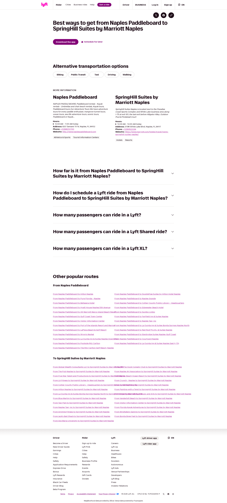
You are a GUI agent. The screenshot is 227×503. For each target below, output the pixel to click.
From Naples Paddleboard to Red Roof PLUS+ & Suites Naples (143, 330)
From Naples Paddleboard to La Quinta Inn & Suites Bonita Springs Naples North (151, 325)
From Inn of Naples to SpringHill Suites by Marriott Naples (141, 385)
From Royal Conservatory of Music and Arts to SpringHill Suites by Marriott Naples (152, 394)
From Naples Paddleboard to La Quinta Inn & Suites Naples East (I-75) (146, 343)
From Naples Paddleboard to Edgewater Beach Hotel (139, 307)
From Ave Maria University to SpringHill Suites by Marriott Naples (83, 420)
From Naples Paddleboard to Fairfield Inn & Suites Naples (141, 316)
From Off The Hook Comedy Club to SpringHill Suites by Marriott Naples (148, 367)
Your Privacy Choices (107, 494)
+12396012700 (67, 129)
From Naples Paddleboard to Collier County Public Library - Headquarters (149, 303)
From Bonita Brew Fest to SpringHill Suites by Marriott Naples (143, 416)
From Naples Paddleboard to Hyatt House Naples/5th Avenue (81, 307)
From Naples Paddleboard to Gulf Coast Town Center (77, 316)
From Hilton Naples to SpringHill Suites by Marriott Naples (80, 389)
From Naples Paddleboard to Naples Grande (135, 298)
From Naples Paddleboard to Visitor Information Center (79, 321)
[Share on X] (156, 15)
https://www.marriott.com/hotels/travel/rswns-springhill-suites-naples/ (141, 133)
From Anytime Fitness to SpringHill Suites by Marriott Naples (81, 411)
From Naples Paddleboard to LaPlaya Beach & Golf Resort (79, 330)
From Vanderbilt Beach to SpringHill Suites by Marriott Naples (143, 398)
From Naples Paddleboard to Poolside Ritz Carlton (76, 343)
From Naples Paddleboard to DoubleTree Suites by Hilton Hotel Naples (147, 294)
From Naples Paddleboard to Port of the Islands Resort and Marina (84, 325)
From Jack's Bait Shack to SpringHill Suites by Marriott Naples (81, 416)
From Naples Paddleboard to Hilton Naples (73, 294)
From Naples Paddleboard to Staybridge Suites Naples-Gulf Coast (145, 334)
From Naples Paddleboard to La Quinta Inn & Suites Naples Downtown (85, 339)
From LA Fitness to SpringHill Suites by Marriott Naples (78, 380)
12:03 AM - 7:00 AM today (66, 124)
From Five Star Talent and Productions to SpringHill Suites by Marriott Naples (89, 376)
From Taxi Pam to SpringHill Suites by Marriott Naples (78, 403)
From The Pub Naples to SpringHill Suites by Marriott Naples (81, 371)
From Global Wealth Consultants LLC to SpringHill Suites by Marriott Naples (88, 367)
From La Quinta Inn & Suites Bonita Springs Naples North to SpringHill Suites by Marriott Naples (97, 394)
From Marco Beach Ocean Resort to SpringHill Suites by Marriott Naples (147, 376)
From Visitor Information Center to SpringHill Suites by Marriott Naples (147, 403)
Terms (62, 494)
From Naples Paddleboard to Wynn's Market (73, 334)
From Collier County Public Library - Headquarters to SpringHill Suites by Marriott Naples (95, 385)
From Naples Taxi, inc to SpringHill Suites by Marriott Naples (81, 407)
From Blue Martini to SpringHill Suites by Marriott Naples (79, 398)
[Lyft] (44, 4)
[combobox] (181, 4)
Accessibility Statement (86, 494)
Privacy (71, 494)
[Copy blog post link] (171, 15)
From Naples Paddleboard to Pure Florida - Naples (76, 298)
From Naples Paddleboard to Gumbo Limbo (134, 312)
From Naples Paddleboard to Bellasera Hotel (73, 303)
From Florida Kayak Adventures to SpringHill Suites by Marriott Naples (147, 407)
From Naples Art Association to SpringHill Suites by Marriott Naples (145, 371)
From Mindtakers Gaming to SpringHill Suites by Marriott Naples (144, 411)
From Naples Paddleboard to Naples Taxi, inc (135, 321)
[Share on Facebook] (163, 15)
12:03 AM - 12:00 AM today (129, 124)
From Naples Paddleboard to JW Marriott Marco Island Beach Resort (84, 312)
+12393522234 (129, 129)
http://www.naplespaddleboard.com (79, 131)
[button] (113, 173)
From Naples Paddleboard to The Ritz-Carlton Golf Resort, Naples (83, 348)
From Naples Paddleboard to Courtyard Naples (136, 339)
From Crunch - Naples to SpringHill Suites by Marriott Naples (143, 380)
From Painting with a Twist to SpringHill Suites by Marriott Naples (144, 389)
